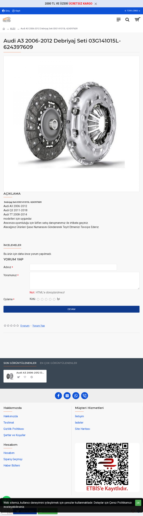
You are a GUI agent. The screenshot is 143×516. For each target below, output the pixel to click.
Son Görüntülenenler (19, 363)
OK (138, 503)
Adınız (7, 267)
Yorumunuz (10, 275)
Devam (71, 309)
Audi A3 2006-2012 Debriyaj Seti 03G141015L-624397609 (30, 372)
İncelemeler (12, 245)
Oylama (8, 299)
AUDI (12, 28)
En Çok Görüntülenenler (58, 363)
